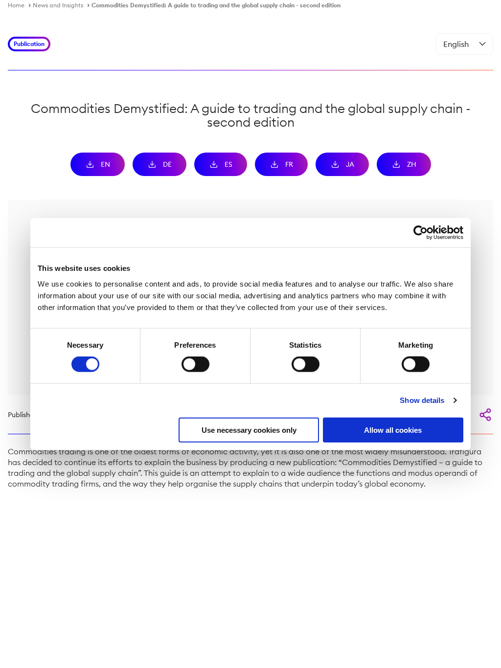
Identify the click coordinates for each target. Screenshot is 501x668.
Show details (422, 400)
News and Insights (58, 5)
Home (16, 5)
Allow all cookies (393, 429)
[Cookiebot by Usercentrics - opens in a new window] (420, 232)
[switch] (195, 364)
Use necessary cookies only (249, 429)
